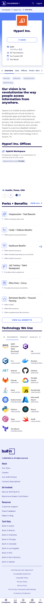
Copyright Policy (22, 578)
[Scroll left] (2, 71)
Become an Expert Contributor (15, 496)
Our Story (6, 468)
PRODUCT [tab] (24, 337)
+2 (40, 246)
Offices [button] (24, 70)
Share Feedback (9, 511)
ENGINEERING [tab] (12, 337)
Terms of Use (22, 585)
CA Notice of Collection (22, 593)
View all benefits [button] (22, 320)
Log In (39, 3)
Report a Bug (7, 516)
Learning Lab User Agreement (22, 570)
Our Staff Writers (9, 477)
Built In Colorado (9, 544)
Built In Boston (8, 530)
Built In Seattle (8, 562)
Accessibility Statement (22, 574)
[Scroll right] (42, 71)
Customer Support (10, 507)
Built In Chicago (9, 539)
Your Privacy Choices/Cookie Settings (22, 589)
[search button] (33, 3)
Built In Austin (8, 526)
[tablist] (22, 337)
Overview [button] (9, 70)
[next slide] (10, 195)
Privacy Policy (22, 582)
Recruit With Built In (11, 492)
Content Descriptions (11, 481)
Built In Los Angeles (10, 548)
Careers (5, 472)
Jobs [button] (17, 70)
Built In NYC (7, 553)
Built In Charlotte (9, 535)
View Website (14, 59)
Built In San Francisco (11, 557)
